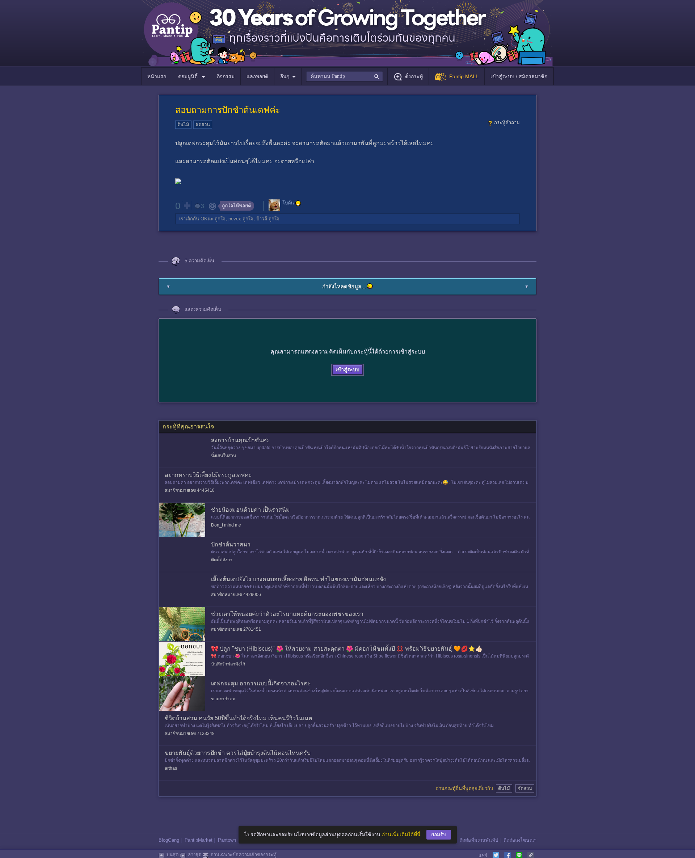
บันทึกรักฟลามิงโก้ (228, 664)
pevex (234, 218)
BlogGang (169, 840)
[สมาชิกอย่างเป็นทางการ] (298, 203)
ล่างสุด (194, 854)
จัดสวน (202, 124)
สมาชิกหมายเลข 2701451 (236, 629)
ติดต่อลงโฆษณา (520, 840)
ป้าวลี (261, 218)
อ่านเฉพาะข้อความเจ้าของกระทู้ (244, 854)
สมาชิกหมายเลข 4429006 (236, 594)
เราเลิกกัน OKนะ (196, 218)
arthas (171, 768)
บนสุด (172, 854)
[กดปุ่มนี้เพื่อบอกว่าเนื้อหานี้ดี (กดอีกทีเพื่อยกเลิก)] (187, 205)
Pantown (227, 840)
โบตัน (288, 203)
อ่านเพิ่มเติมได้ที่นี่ (401, 834)
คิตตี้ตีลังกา (221, 559)
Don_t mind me (226, 525)
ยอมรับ (438, 834)
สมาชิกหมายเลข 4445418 (190, 490)
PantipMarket (198, 840)
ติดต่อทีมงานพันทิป (478, 840)
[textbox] (344, 76)
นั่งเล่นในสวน (223, 455)
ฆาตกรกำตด (223, 698)
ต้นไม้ (183, 124)
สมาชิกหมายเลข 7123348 (190, 733)
